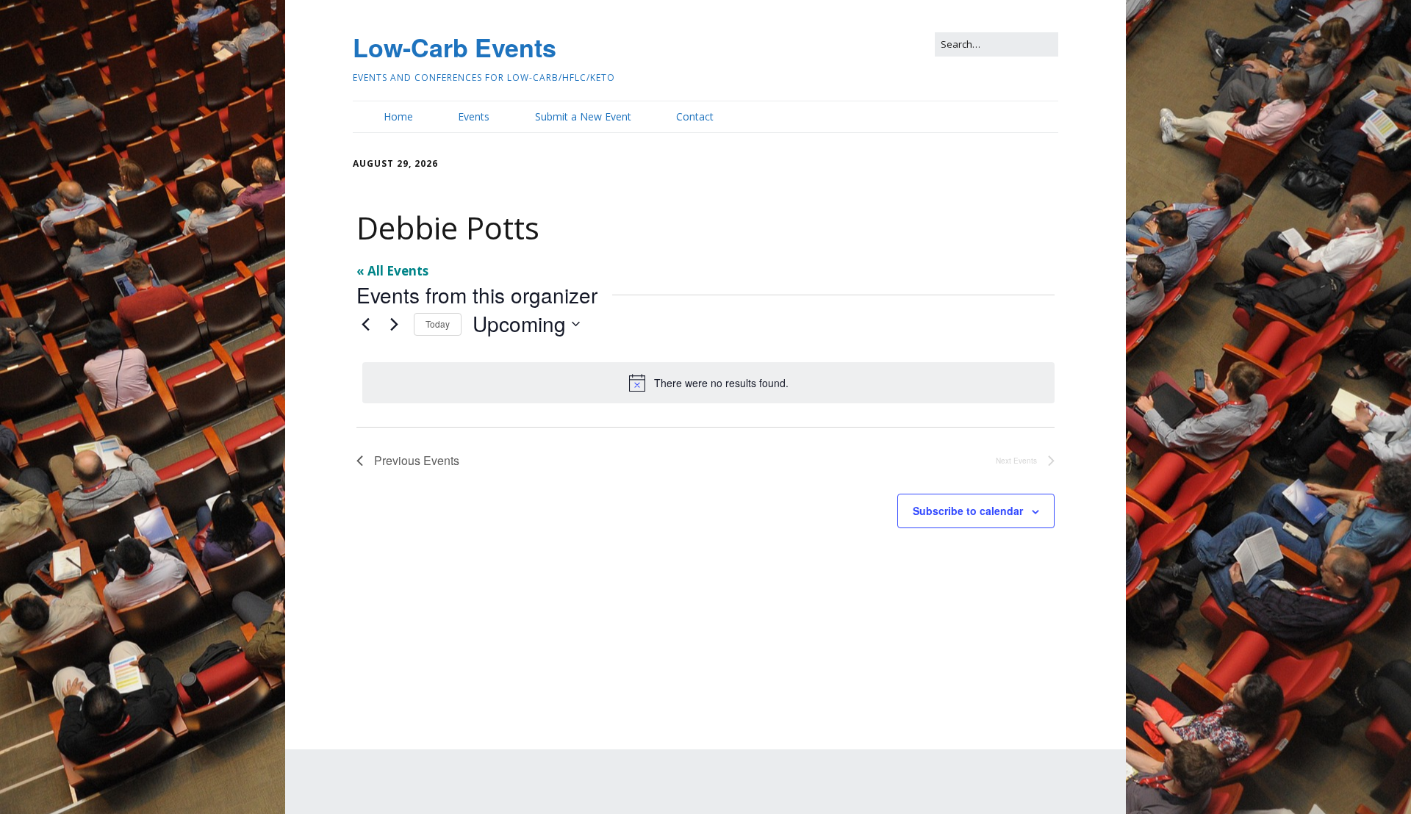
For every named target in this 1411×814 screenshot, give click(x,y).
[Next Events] (394, 324)
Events (473, 116)
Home (398, 116)
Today (438, 323)
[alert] (708, 382)
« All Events (392, 270)
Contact (695, 116)
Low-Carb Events (454, 47)
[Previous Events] (365, 324)
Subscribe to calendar (968, 510)
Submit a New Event (583, 116)
